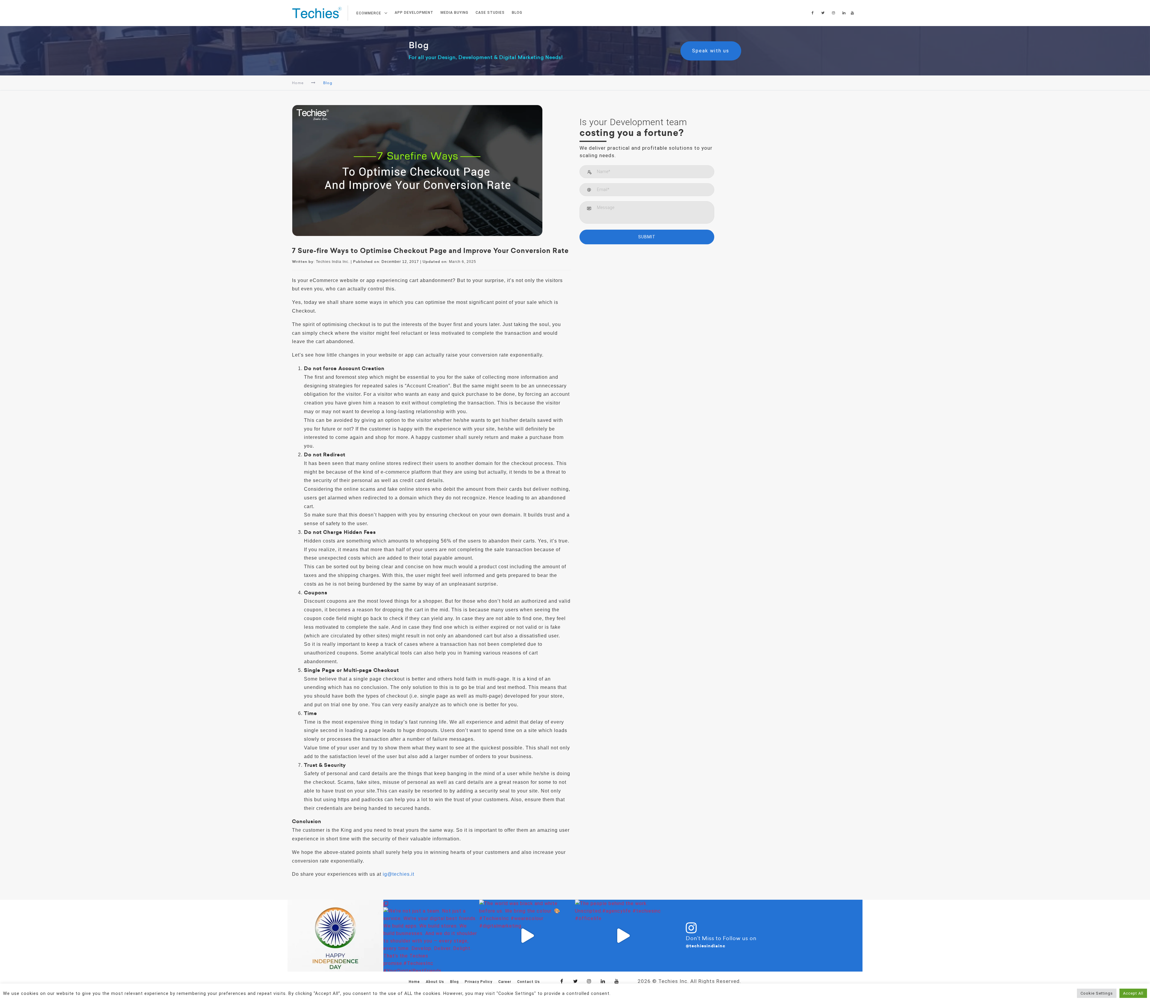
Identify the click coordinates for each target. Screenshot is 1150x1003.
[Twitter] (575, 981)
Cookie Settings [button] (1097, 993)
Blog (454, 982)
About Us (435, 982)
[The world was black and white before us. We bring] (527, 936)
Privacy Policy (478, 982)
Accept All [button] (1133, 993)
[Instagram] (589, 981)
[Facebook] (562, 981)
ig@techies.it (398, 874)
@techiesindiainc (705, 946)
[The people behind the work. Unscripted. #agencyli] (623, 936)
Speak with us (712, 51)
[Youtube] (617, 981)
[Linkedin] (603, 981)
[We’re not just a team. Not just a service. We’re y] (431, 936)
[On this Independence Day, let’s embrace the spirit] (335, 936)
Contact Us (528, 982)
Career (504, 982)
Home (298, 82)
